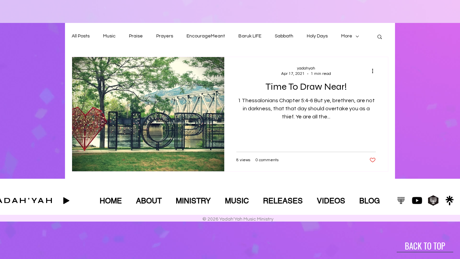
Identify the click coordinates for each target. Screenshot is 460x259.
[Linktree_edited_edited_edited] (449, 200)
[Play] (66, 200)
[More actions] (375, 71)
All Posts (81, 36)
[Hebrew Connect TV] (401, 200)
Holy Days (317, 36)
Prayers (164, 36)
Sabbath (284, 36)
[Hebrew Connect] (433, 200)
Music (109, 36)
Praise (136, 36)
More (346, 36)
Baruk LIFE (249, 36)
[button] (379, 37)
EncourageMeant (206, 36)
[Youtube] (417, 200)
